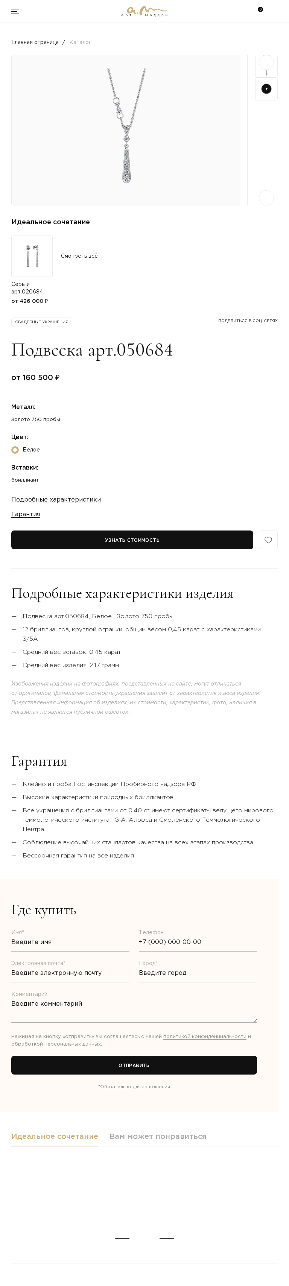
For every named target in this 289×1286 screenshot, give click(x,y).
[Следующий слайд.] (266, 197)
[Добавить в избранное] (18, 1208)
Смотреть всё (79, 256)
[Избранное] (268, 540)
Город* (148, 963)
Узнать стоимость (132, 540)
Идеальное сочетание (54, 1136)
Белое (31, 450)
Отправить (134, 1066)
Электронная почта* (38, 963)
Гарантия (25, 514)
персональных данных (72, 1044)
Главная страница (35, 42)
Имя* (17, 932)
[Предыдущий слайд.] (266, 62)
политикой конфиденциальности (204, 1037)
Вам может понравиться (158, 1136)
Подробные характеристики (56, 500)
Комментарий (29, 994)
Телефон (151, 932)
